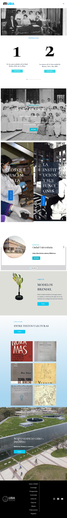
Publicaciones (33, 510)
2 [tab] (28, 79)
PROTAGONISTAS (33, 105)
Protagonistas (33, 491)
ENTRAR (17, 71)
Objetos (33, 506)
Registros (33, 513)
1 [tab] (27, 79)
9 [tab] (40, 79)
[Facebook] (58, 499)
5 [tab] (33, 79)
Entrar (43, 304)
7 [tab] (37, 79)
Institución (33, 498)
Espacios (33, 502)
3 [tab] (30, 79)
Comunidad (33, 495)
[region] (33, 21)
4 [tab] (32, 79)
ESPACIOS (35, 245)
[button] (33, 247)
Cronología (33, 487)
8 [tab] (38, 79)
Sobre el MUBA (33, 484)
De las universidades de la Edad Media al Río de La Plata (17, 65)
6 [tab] (35, 79)
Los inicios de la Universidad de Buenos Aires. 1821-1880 (49, 65)
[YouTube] (62, 499)
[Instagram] (54, 499)
